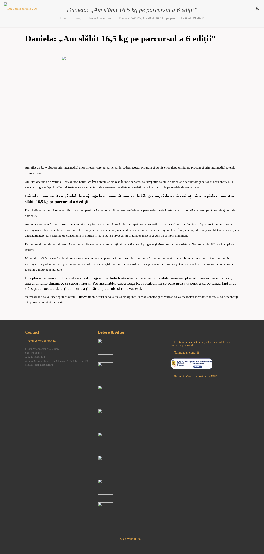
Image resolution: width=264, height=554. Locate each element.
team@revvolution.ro (42, 340)
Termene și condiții (186, 352)
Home (62, 18)
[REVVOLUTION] (20, 8)
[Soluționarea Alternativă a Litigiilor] (191, 367)
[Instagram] (34, 375)
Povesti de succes (100, 18)
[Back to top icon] (244, 545)
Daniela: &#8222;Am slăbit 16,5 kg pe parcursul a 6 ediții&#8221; (162, 18)
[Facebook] (27, 375)
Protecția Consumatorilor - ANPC (195, 376)
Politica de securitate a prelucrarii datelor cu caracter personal (201, 343)
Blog (77, 18)
